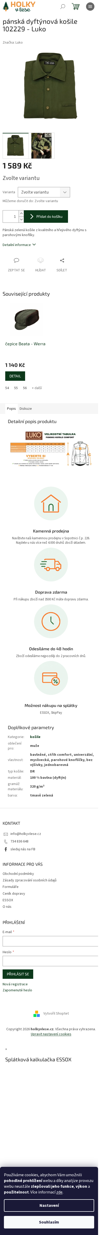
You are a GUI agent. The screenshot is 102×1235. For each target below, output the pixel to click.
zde (59, 1192)
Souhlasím (49, 1222)
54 (7, 388)
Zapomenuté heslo (17, 990)
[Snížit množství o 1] (21, 219)
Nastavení (49, 1205)
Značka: (13, 42)
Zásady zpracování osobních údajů (29, 880)
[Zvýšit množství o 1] (21, 213)
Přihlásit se (18, 974)
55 (16, 388)
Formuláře (11, 886)
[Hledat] (63, 6)
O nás (7, 906)
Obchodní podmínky (18, 873)
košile (35, 737)
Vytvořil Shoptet (56, 1013)
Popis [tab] (11, 408)
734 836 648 (19, 841)
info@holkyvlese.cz (25, 833)
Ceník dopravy (14, 893)
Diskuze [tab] (26, 408)
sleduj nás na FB (22, 849)
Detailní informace (17, 245)
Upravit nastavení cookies (51, 1034)
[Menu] (90, 6)
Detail (15, 376)
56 (25, 388)
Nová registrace (15, 984)
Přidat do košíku (49, 216)
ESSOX (8, 900)
